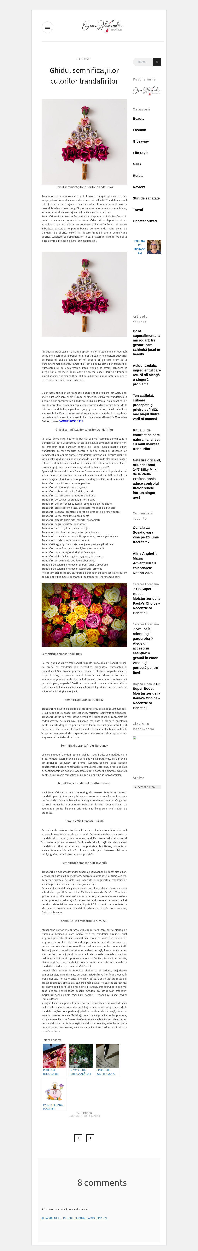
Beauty (138, 119)
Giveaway (141, 141)
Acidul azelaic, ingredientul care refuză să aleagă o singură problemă (147, 375)
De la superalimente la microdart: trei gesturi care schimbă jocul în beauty (146, 342)
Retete (138, 176)
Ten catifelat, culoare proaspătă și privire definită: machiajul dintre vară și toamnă (146, 407)
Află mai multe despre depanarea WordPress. (75, 1218)
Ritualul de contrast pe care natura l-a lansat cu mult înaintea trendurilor (146, 439)
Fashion (139, 130)
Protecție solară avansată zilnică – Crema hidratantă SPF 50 (90, 1138)
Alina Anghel (143, 553)
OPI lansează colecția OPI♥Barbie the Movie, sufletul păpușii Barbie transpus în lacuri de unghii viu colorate (78, 1138)
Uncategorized (145, 221)
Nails (137, 164)
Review (139, 187)
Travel (138, 210)
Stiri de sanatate (146, 198)
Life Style (84, 59)
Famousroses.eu (71, 421)
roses (87, 1113)
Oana (137, 528)
